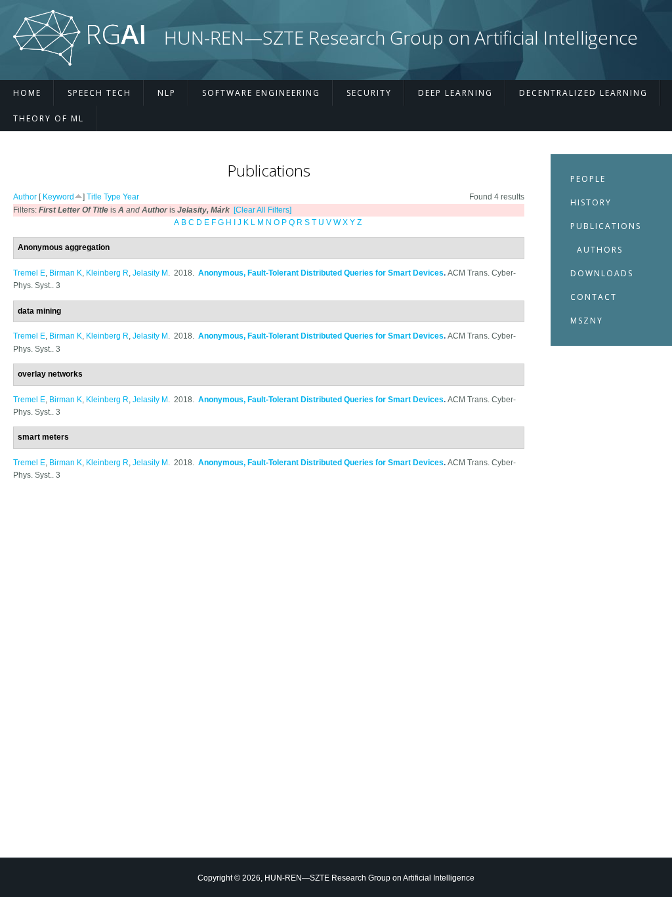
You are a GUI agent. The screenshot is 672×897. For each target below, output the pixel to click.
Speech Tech (99, 92)
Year (131, 196)
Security (369, 92)
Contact (593, 296)
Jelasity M (150, 273)
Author (25, 196)
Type (112, 196)
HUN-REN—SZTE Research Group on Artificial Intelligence (401, 37)
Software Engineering (261, 92)
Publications (605, 226)
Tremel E (29, 273)
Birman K (65, 273)
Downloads (601, 273)
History (591, 202)
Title (94, 196)
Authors (600, 249)
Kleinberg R (107, 273)
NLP (167, 92)
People (588, 178)
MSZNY (586, 320)
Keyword (58, 196)
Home (27, 92)
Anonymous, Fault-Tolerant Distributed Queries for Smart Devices (321, 273)
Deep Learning (455, 92)
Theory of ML (48, 118)
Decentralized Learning (583, 92)
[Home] (78, 63)
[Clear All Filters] (262, 210)
